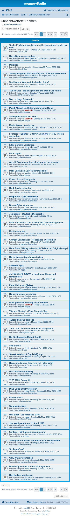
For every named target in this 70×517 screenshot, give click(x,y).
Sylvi (26, 331)
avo (26, 279)
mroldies (28, 67)
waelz (27, 84)
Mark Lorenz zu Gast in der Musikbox (28, 171)
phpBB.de (46, 511)
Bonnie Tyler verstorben (21, 205)
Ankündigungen (24, 112)
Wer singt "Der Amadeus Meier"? (25, 415)
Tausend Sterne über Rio (21, 320)
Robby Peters (16, 397)
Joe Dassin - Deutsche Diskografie (26, 214)
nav (26, 93)
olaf (26, 251)
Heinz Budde (30, 233)
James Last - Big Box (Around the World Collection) (35, 91)
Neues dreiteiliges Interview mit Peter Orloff (31, 363)
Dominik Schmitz (31, 199)
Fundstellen (22, 367)
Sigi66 (27, 50)
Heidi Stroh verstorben (20, 188)
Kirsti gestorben (17, 231)
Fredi (27, 348)
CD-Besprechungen (26, 95)
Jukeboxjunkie (30, 434)
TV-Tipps (21, 270)
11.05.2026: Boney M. (19, 380)
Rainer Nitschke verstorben (22, 294)
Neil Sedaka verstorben (21, 475)
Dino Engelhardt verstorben (23, 389)
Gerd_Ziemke (30, 58)
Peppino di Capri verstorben (23, 196)
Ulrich (27, 207)
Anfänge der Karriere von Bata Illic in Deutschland (34, 440)
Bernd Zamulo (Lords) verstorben (26, 257)
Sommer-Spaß (16, 265)
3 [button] (48, 34)
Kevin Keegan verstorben (22, 125)
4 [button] (51, 34)
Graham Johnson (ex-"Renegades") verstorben (32, 240)
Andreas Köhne (31, 127)
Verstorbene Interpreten (27, 60)
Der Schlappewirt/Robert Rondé (25, 337)
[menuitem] (8, 10)
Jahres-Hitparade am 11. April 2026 (26, 423)
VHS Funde (15, 346)
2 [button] (44, 34)
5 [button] (55, 34)
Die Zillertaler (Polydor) (21, 371)
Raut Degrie (15, 153)
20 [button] (62, 34)
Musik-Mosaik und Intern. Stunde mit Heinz (31, 108)
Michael (28, 313)
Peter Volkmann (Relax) (21, 285)
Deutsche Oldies (24, 86)
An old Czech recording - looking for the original (33, 162)
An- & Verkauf (23, 436)
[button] (36, 34)
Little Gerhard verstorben (22, 145)
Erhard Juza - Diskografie (22, 179)
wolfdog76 (29, 268)
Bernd (27, 76)
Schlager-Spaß (16, 449)
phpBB (26, 508)
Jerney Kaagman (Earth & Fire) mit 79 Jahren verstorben (37, 73)
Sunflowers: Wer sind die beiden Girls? (29, 82)
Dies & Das (22, 52)
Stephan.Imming (31, 288)
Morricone (14, 65)
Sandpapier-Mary (17, 406)
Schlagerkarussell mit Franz (23, 116)
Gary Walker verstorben (21, 458)
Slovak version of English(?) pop (25, 354)
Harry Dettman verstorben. (22, 56)
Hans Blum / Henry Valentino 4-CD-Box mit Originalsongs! (38, 248)
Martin (27, 173)
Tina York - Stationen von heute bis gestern (31, 328)
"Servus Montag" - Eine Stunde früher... (29, 311)
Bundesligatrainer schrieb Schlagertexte (29, 466)
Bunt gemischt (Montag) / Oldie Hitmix (28, 302)
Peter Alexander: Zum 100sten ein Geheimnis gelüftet (36, 222)
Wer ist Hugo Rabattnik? (21, 99)
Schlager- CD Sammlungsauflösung (27, 432)
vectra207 (29, 477)
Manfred (28, 110)
